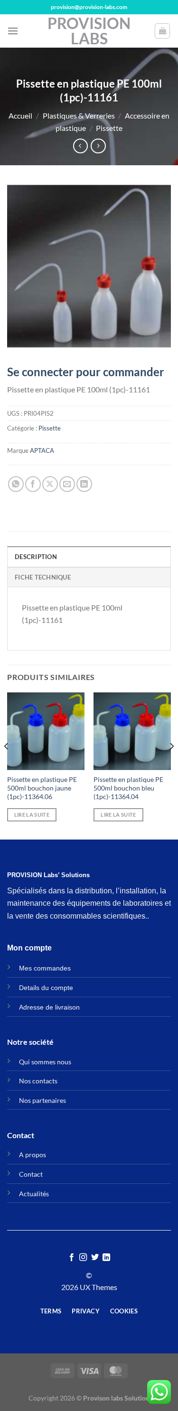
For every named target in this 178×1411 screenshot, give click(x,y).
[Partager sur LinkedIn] (84, 484)
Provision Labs (89, 31)
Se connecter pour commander (85, 372)
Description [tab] (36, 556)
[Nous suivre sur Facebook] (71, 1257)
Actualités (34, 1194)
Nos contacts (38, 1081)
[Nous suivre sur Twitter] (95, 1257)
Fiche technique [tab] (43, 577)
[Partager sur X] (50, 484)
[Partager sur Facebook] (33, 484)
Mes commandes (45, 968)
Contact (31, 1174)
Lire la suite (31, 814)
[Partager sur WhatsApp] (16, 484)
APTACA (42, 450)
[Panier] (162, 31)
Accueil (20, 115)
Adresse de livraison (49, 1007)
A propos (32, 1155)
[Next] (171, 765)
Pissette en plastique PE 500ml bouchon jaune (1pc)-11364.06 (42, 788)
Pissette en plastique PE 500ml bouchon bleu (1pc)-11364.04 (128, 788)
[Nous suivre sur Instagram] (83, 1257)
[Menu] (13, 30)
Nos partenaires (42, 1100)
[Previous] (6, 765)
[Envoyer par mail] (67, 484)
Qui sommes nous (45, 1062)
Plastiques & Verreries (79, 115)
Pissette (109, 127)
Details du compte (46, 987)
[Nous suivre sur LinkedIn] (106, 1257)
